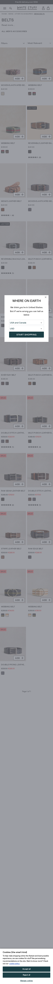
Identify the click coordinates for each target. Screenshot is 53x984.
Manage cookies (26, 981)
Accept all (26, 969)
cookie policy (14, 964)
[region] (26, 966)
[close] (46, 297)
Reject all (26, 975)
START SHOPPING (26, 335)
